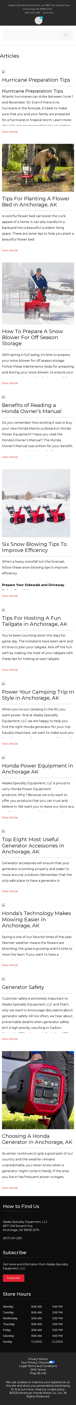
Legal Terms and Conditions (38, 1366)
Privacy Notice (38, 1359)
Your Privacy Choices (35, 1362)
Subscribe (13, 1278)
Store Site (48, 12)
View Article (10, 132)
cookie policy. (56, 1389)
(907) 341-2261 (12, 1238)
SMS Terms (38, 1369)
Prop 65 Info (38, 1373)
